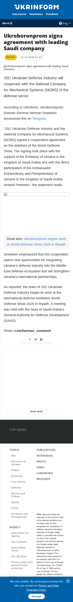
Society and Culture (18, 495)
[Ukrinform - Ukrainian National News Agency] (36, 7)
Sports (15, 502)
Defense (16, 487)
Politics (15, 470)
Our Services (19, 556)
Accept (36, 596)
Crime (14, 507)
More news (36, 411)
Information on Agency (19, 534)
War (13, 455)
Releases (43, 478)
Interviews (44, 455)
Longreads (44, 473)
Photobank (52, 14)
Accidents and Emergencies (19, 515)
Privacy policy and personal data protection (22, 565)
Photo (41, 461)
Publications (45, 449)
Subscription (19, 14)
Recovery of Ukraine (18, 463)
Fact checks (18, 481)
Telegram (39, 118)
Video (40, 467)
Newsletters (36, 14)
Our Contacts (19, 541)
